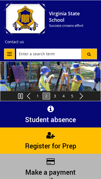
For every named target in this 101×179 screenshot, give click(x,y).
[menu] (9, 54)
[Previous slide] (29, 96)
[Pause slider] (20, 96)
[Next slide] (81, 96)
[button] (89, 54)
